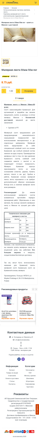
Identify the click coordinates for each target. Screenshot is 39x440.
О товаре (19, 98)
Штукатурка (30, 381)
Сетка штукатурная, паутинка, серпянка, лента (17, 11)
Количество (6, 87)
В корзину (29, 91)
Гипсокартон (30, 370)
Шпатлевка (30, 378)
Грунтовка (30, 387)
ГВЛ (30, 373)
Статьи (12, 381)
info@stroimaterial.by (22, 340)
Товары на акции (12, 373)
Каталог (14, 8)
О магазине (12, 376)
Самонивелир (30, 384)
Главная (6, 8)
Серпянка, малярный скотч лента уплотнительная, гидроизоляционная (16, 15)
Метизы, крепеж (30, 376)
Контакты (12, 384)
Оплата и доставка (12, 378)
